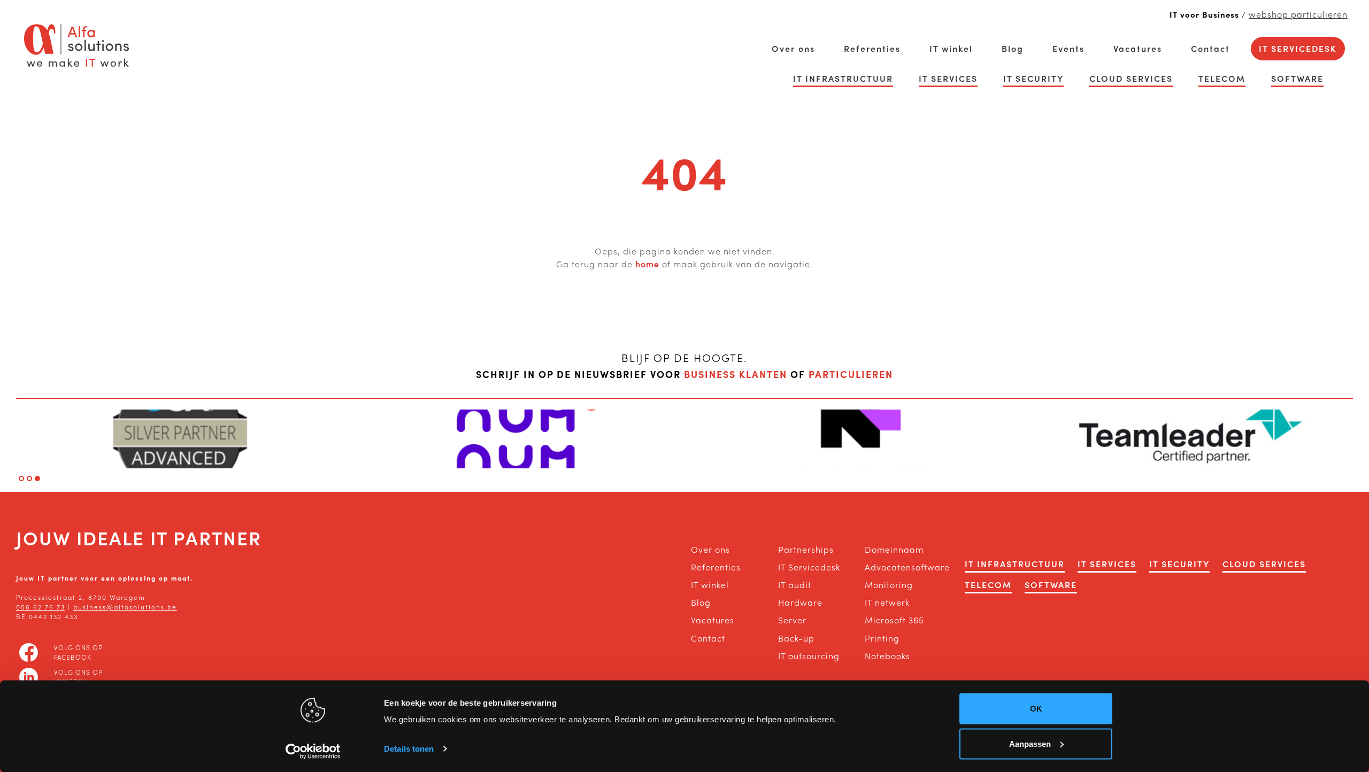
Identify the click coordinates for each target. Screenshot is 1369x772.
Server (792, 620)
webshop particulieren (1298, 14)
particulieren (851, 374)
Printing (882, 638)
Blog (1013, 48)
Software (1297, 78)
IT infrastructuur (843, 78)
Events (1068, 48)
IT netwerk (887, 602)
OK (1036, 708)
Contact (1210, 48)
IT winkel (951, 48)
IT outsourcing (809, 656)
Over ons (793, 48)
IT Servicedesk (1298, 48)
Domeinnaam (894, 549)
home (647, 264)
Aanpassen (1030, 743)
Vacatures (1137, 48)
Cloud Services (1131, 78)
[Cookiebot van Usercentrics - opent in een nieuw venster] (313, 751)
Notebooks (887, 656)
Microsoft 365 (894, 620)
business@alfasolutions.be (125, 607)
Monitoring (889, 585)
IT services (948, 78)
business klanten (735, 374)
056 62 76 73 (40, 607)
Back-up (796, 638)
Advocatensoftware (897, 567)
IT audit (794, 585)
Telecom (1221, 78)
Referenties (872, 48)
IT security (1033, 78)
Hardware (800, 602)
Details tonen (409, 748)
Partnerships (806, 549)
